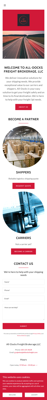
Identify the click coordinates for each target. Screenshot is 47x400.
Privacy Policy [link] (37, 333)
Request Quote (23, 186)
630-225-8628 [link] (26, 350)
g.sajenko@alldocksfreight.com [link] (25, 352)
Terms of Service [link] (21, 335)
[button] (5, 5)
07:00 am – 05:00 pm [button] (27, 365)
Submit (23, 326)
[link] (23, 20)
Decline (12, 395)
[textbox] (23, 282)
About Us (23, 107)
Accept (34, 395)
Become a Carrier (23, 251)
